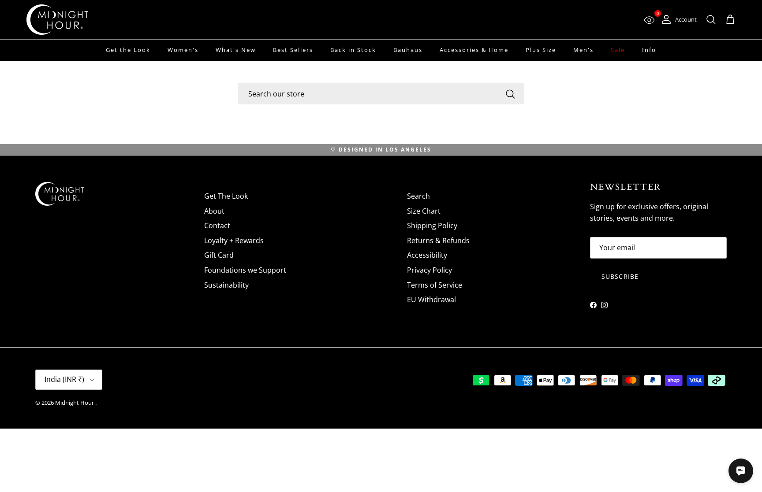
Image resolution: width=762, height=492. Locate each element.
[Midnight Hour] (57, 19)
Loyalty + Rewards (234, 240)
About (214, 211)
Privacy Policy (429, 270)
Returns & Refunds (438, 240)
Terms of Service (434, 285)
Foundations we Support (245, 270)
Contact (217, 225)
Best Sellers (293, 50)
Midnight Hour (75, 403)
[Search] (510, 94)
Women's (183, 50)
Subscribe (620, 276)
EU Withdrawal (431, 299)
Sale (618, 50)
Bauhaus (407, 50)
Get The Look (226, 196)
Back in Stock (353, 50)
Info (649, 50)
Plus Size (541, 50)
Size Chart (424, 211)
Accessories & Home (474, 50)
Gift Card (219, 255)
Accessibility (427, 255)
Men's (583, 50)
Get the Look (128, 50)
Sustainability (226, 285)
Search (418, 196)
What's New (236, 50)
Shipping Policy (432, 225)
